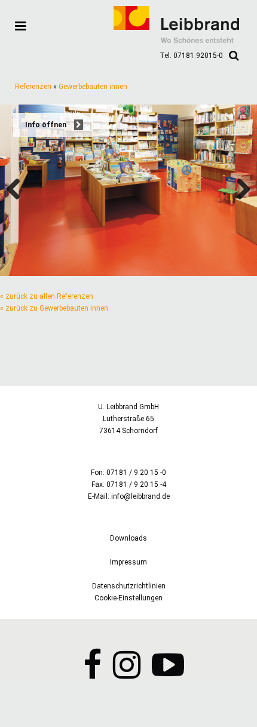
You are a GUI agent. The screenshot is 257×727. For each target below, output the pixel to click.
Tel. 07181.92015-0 (191, 55)
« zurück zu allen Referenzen (46, 296)
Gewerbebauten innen (93, 86)
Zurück (18, 190)
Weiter (239, 190)
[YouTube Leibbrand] (168, 674)
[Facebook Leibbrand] (92, 674)
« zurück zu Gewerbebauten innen (54, 308)
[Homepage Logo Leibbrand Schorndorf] (176, 40)
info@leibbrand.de (140, 496)
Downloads (128, 538)
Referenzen (33, 86)
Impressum (128, 562)
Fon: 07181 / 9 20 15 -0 (128, 472)
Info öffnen (46, 125)
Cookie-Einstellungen (128, 598)
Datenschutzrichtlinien (129, 586)
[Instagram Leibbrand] (126, 674)
